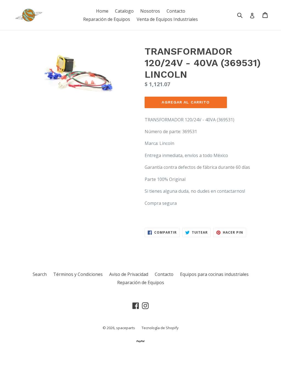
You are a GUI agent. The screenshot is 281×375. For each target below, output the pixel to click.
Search (40, 274)
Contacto (176, 11)
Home (102, 11)
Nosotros (150, 11)
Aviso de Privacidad (128, 274)
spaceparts (125, 327)
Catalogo (124, 11)
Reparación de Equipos (106, 19)
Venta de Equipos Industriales (167, 19)
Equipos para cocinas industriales (214, 274)
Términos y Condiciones (78, 274)
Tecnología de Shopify (160, 327)
